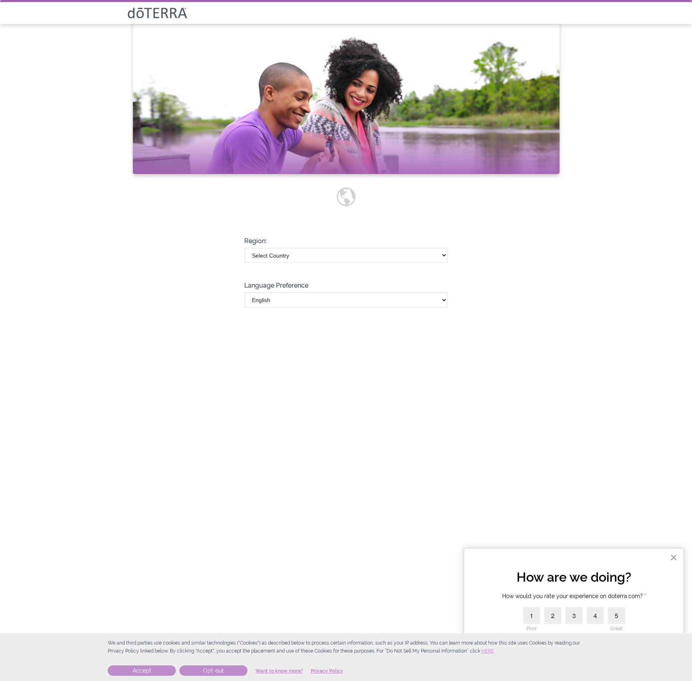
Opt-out (213, 670)
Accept (142, 670)
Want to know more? (279, 671)
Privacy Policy (327, 671)
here (487, 651)
